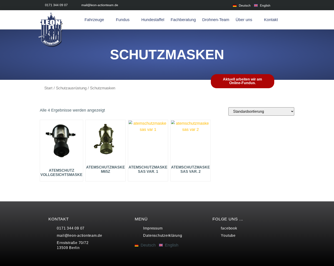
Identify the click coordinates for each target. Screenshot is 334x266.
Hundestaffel (152, 19)
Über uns (244, 19)
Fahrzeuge (94, 19)
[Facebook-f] (281, 5)
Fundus (123, 19)
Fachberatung (183, 19)
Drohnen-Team (215, 19)
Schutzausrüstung (71, 88)
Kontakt (271, 19)
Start (48, 88)
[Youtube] (291, 5)
